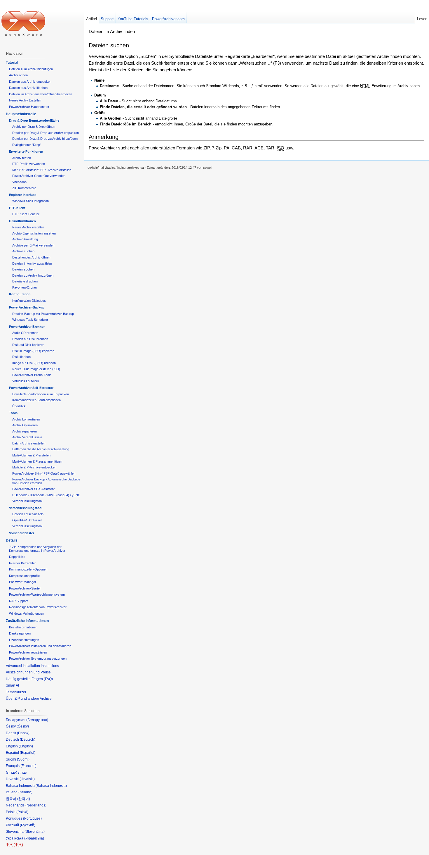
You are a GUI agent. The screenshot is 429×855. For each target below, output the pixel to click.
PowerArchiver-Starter (25, 588)
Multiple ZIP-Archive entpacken (34, 467)
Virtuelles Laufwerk (25, 381)
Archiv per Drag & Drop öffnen (33, 126)
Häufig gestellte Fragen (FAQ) (29, 679)
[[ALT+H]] (23, 23)
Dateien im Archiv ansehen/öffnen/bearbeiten (40, 94)
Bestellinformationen (23, 627)
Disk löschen (21, 356)
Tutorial (12, 63)
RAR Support (18, 601)
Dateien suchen (23, 269)
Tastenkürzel (16, 692)
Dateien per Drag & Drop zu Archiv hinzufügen (45, 138)
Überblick (19, 406)
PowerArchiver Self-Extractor (31, 387)
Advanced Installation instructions (32, 666)
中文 (18, 845)
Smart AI (12, 685)
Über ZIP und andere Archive (29, 699)
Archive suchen (23, 251)
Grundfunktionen (22, 221)
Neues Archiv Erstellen (25, 100)
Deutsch (27, 739)
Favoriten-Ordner (24, 287)
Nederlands (36, 805)
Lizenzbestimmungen (24, 640)
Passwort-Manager (22, 582)
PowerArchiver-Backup (26, 307)
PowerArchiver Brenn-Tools (31, 375)
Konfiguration (20, 294)
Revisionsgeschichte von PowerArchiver (38, 607)
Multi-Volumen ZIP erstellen (31, 455)
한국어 (23, 799)
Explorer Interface (22, 194)
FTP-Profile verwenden (28, 164)
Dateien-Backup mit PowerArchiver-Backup (43, 314)
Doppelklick (17, 556)
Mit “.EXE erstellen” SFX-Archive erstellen (41, 170)
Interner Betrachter (22, 563)
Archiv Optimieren (25, 425)
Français (28, 766)
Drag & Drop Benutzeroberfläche (34, 120)
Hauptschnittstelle (21, 114)
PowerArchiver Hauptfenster (29, 106)
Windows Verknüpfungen (26, 613)
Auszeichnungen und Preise (28, 672)
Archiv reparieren (24, 431)
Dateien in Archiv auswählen (32, 263)
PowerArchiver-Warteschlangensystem (37, 594)
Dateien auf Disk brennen (30, 339)
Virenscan (19, 182)
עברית (11, 772)
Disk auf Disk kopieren (28, 345)
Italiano (25, 792)
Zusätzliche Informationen (27, 621)
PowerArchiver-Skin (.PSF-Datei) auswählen (43, 473)
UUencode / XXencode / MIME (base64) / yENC (46, 495)
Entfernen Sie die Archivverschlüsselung (40, 449)
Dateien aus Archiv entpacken (30, 81)
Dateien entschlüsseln (27, 514)
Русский (27, 825)
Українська (34, 838)
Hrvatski (27, 779)
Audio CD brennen (25, 333)
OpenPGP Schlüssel (26, 520)
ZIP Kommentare (24, 188)
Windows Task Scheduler (30, 319)
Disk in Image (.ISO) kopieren (33, 351)
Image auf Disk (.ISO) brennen (34, 363)
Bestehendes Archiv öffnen (31, 257)
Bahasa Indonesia (51, 786)
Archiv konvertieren (26, 419)
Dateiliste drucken (25, 281)
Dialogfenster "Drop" (26, 144)
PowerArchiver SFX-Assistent (33, 489)
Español (27, 753)
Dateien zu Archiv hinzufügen (32, 275)
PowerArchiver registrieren (28, 652)
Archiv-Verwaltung (25, 239)
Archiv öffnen (18, 75)
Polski (22, 812)
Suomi (23, 759)
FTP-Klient (17, 208)
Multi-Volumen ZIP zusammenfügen (37, 461)
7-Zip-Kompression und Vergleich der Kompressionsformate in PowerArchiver (37, 548)
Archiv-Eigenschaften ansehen (34, 233)
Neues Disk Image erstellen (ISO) (36, 369)
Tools (13, 413)
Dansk (23, 733)
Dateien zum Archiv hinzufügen (31, 69)
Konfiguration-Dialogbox (29, 300)
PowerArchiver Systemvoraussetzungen (38, 658)
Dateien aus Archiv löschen (28, 87)
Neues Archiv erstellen (28, 227)
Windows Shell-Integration (30, 201)
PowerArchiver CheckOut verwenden (38, 175)
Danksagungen (20, 633)
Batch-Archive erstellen (28, 443)
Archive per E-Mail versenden (33, 245)
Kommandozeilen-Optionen (28, 569)
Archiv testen (21, 158)
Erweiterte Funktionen (26, 151)
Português (32, 818)
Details (12, 540)
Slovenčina (34, 832)
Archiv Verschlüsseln (27, 437)
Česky (23, 726)
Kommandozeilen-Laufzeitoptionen (36, 400)
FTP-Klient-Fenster (25, 214)
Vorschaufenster (21, 533)
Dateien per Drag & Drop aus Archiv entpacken (45, 133)
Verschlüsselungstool (27, 501)
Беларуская (37, 720)
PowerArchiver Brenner (27, 326)
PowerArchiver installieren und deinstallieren (40, 646)
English (26, 746)
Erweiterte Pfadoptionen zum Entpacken (40, 394)
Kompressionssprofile (24, 576)
